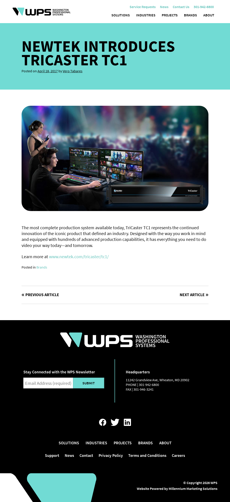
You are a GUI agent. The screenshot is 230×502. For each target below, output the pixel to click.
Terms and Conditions (147, 455)
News (164, 6)
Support (52, 455)
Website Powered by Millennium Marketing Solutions (177, 488)
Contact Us (181, 6)
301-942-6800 (149, 384)
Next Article (192, 294)
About (208, 15)
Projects (170, 15)
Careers (178, 455)
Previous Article (42, 294)
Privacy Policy (111, 455)
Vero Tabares (72, 71)
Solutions (120, 15)
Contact (86, 455)
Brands (190, 15)
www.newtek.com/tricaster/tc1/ (79, 256)
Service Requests (143, 6)
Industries (145, 15)
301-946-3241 (143, 389)
